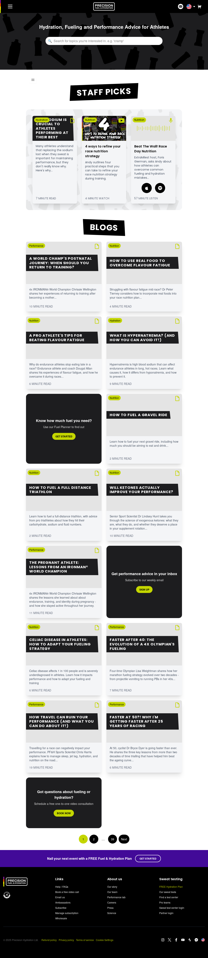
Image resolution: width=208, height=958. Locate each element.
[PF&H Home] (104, 6)
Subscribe (60, 907)
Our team (112, 892)
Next (124, 839)
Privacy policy (66, 940)
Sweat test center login (171, 907)
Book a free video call (67, 892)
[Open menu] (33, 79)
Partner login (166, 913)
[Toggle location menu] (194, 6)
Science (111, 913)
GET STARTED (148, 858)
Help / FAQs (61, 886)
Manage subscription (66, 913)
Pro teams (164, 902)
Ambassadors (62, 902)
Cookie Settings (104, 940)
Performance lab (116, 897)
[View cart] (199, 6)
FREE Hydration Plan (171, 886)
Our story (112, 886)
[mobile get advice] (180, 6)
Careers (111, 902)
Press (110, 907)
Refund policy (49, 940)
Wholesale (61, 918)
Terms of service (85, 940)
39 (112, 839)
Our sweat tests (167, 892)
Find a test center (168, 897)
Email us (60, 897)
